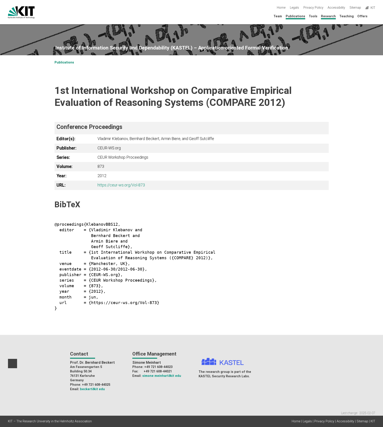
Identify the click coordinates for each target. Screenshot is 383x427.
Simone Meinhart (146, 362)
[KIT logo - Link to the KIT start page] (21, 12)
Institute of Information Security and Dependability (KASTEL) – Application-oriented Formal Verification (171, 48)
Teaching (346, 16)
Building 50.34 (81, 371)
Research (328, 16)
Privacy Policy (313, 8)
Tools (313, 16)
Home (281, 8)
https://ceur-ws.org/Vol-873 (121, 185)
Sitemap (355, 8)
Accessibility (336, 8)
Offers (362, 16)
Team (278, 16)
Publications (295, 16)
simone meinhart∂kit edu (161, 376)
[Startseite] (374, 16)
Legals (294, 8)
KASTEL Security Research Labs (224, 376)
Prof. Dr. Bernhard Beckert (92, 362)
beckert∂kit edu (92, 389)
